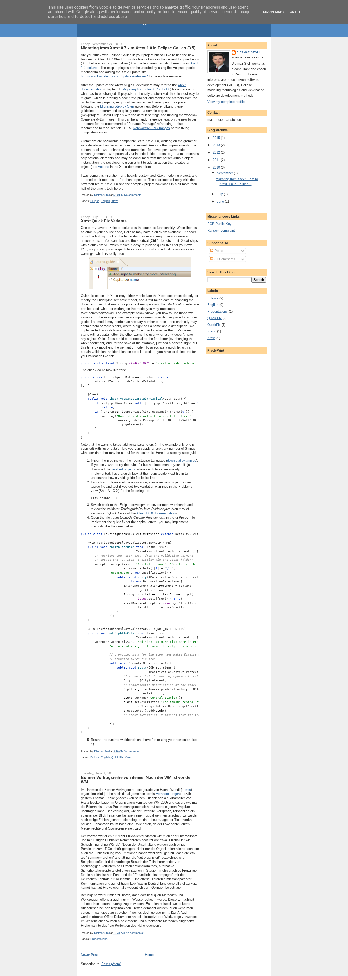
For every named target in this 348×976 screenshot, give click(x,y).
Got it (295, 12)
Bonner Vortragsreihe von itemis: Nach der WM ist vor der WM (136, 779)
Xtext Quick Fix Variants (104, 221)
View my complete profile (226, 102)
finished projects (123, 469)
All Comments (224, 259)
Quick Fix (117, 757)
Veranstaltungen (168, 794)
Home (149, 955)
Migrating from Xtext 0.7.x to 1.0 (146, 89)
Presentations (99, 938)
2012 (217, 152)
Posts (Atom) (111, 964)
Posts (218, 251)
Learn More (273, 12)
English (105, 201)
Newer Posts (90, 955)
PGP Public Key (219, 224)
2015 (217, 138)
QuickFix (214, 325)
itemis (186, 790)
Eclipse (94, 201)
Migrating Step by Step (117, 106)
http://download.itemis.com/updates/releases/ (114, 76)
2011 (217, 160)
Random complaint (221, 230)
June (221, 201)
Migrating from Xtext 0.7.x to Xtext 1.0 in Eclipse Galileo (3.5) (138, 48)
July (220, 194)
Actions (103, 167)
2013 (217, 145)
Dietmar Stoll (249, 52)
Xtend (211, 331)
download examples (181, 460)
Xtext (114, 201)
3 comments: (132, 751)
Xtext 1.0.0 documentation (156, 513)
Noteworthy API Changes (151, 128)
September (225, 173)
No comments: (133, 194)
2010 (217, 167)
